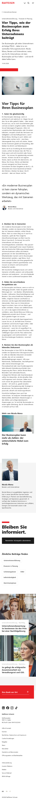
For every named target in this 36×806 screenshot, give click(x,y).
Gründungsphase (10, 572)
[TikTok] (16, 707)
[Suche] (28, 2)
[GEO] (27, 692)
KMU (22, 572)
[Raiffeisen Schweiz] (8, 2)
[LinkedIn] (3, 707)
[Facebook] (7, 707)
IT (10, 791)
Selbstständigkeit (10, 577)
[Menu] (33, 2)
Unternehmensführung (12, 560)
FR (6, 791)
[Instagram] (12, 707)
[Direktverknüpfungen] (25, 2)
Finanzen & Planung (11, 566)
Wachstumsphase (10, 583)
